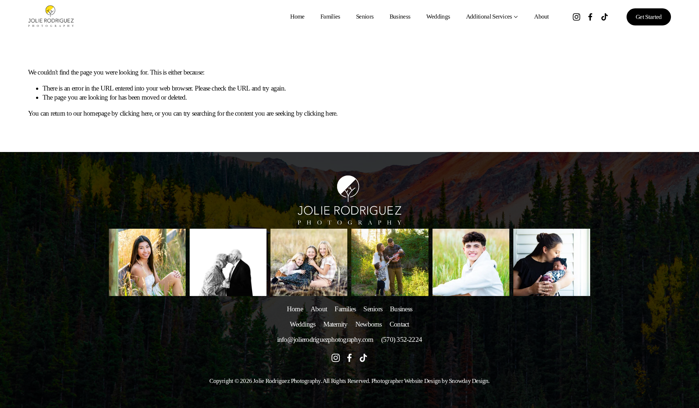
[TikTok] (604, 16)
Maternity (335, 324)
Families (330, 16)
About (541, 16)
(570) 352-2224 (401, 339)
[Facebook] (590, 16)
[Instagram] (576, 16)
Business (400, 16)
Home (297, 16)
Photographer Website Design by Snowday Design (430, 380)
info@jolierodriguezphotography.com (325, 339)
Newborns (368, 324)
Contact (399, 324)
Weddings (438, 16)
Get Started (649, 16)
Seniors (365, 16)
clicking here (136, 113)
